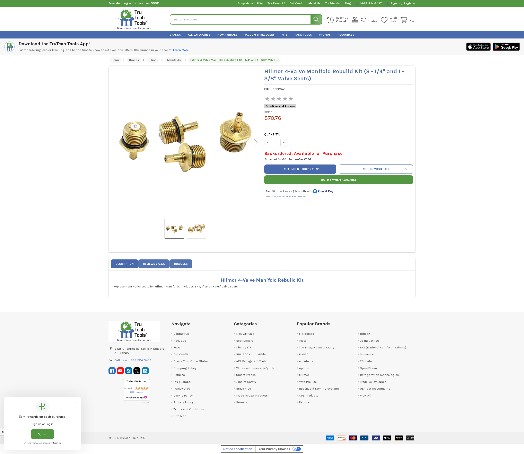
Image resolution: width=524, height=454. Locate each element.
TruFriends (332, 3)
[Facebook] (112, 370)
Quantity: (272, 134)
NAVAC (303, 354)
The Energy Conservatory (316, 347)
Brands (175, 34)
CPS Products (308, 395)
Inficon (365, 334)
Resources (346, 34)
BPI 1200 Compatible (251, 354)
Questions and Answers (280, 106)
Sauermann (368, 354)
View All (365, 395)
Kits (284, 34)
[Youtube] (120, 370)
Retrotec (305, 402)
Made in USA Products (252, 395)
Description (125, 264)
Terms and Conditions (189, 409)
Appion (304, 368)
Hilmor (304, 375)
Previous (115, 142)
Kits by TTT (243, 347)
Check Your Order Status (191, 361)
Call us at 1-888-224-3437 (132, 360)
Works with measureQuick (255, 368)
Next (256, 142)
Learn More (181, 50)
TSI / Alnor (367, 361)
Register (410, 3)
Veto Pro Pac (308, 382)
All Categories (199, 34)
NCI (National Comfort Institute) (383, 347)
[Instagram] (128, 370)
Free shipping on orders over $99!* (133, 3)
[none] (185, 142)
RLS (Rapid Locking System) (319, 388)
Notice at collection (237, 449)
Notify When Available (339, 179)
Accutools (306, 361)
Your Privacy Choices (274, 449)
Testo (302, 340)
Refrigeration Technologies (379, 375)
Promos (325, 34)
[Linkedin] (145, 370)
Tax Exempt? (276, 3)
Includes (181, 264)
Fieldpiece (306, 334)
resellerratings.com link (136, 397)
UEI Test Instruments (375, 388)
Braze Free (243, 388)
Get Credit (297, 3)
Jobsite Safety (246, 382)
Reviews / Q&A (154, 264)
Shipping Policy (185, 368)
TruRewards (182, 388)
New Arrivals (227, 34)
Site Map (180, 416)
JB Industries (369, 340)
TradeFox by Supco (373, 382)
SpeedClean (368, 368)
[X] (137, 370)
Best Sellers (244, 340)
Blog (347, 3)
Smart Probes (246, 375)
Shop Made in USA (250, 3)
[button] (376, 169)
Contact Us (181, 334)
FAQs (177, 347)
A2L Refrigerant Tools (251, 361)
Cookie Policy (183, 395)
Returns (179, 375)
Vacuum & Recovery (259, 34)
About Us (314, 3)
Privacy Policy (183, 402)
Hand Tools (303, 34)
